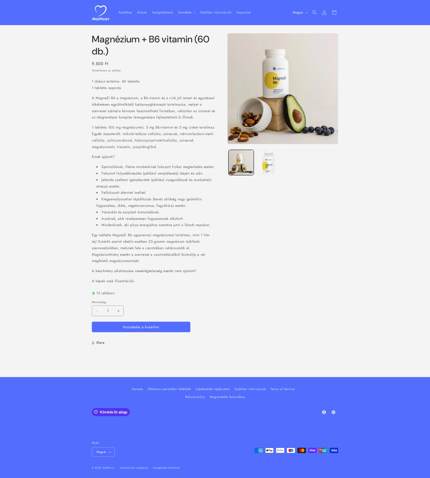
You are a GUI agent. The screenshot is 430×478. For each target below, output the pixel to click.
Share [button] (100, 342)
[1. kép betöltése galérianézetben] (241, 162)
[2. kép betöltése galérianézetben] (268, 162)
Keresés (137, 389)
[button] (186, 12)
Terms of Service (282, 389)
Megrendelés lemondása (227, 397)
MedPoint (108, 467)
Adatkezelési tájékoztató (213, 389)
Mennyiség (99, 302)
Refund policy (195, 397)
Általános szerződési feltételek (169, 389)
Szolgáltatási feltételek (166, 467)
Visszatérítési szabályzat (134, 467)
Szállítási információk (250, 389)
